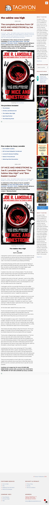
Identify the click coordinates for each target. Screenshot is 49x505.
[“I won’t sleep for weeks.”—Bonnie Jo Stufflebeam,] (42, 125)
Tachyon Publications (39, 476)
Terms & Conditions (31, 487)
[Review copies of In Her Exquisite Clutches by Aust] (42, 173)
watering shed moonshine (18, 37)
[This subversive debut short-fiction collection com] (42, 102)
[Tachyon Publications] (20, 12)
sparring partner (15, 36)
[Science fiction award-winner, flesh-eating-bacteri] (42, 137)
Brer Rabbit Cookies (9, 148)
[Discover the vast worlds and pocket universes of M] (42, 197)
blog (8, 33)
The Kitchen (6, 108)
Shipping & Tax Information (8, 487)
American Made (6, 498)
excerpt (22, 33)
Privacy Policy (30, 484)
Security (28, 485)
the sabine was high (23, 180)
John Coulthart (20, 102)
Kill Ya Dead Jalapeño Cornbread (20, 34)
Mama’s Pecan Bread (9, 156)
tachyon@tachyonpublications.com (33, 501)
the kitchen (22, 36)
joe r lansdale (27, 179)
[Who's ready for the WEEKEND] (42, 185)
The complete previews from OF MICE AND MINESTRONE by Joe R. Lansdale (17, 27)
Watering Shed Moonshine (10, 159)
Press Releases (5, 497)
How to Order (5, 484)
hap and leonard (28, 33)
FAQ (3, 485)
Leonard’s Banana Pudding (10, 154)
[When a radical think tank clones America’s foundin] (42, 114)
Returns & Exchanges (7, 489)
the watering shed (8, 37)
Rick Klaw (3, 33)
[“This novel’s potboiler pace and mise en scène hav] (42, 161)
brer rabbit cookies (15, 33)
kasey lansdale (9, 34)
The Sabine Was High (9, 113)
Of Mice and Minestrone (10, 110)
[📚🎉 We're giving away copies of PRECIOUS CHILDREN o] (42, 90)
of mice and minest (9, 180)
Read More (39, 61)
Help (3, 500)
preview (9, 36)
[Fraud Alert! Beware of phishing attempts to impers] (42, 149)
